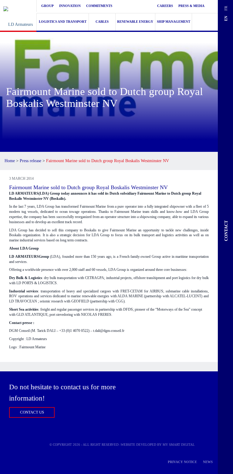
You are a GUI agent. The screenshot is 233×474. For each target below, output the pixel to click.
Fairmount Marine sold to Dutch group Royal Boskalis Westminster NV (88, 187)
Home (10, 161)
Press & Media (191, 6)
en (226, 18)
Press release (30, 161)
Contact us (32, 412)
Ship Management (173, 21)
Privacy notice (182, 462)
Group (47, 6)
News (208, 462)
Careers (165, 6)
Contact (226, 230)
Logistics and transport (62, 21)
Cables (102, 21)
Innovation (70, 6)
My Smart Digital (179, 444)
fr (226, 8)
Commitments (99, 6)
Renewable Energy (135, 21)
